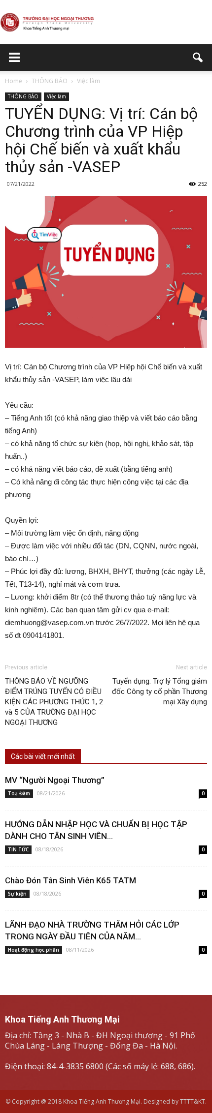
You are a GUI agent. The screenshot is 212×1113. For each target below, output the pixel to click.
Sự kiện (17, 893)
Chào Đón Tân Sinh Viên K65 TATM (70, 880)
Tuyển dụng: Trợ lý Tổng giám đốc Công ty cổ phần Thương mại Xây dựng (159, 691)
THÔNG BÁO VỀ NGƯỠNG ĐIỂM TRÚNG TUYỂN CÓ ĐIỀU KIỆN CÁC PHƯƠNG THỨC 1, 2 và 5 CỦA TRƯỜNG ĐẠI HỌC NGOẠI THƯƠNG (54, 702)
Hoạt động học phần (33, 949)
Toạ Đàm (19, 793)
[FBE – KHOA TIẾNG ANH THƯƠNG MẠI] (106, 22)
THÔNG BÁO (23, 96)
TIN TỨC (18, 849)
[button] (198, 57)
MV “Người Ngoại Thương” (55, 780)
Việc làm (56, 96)
